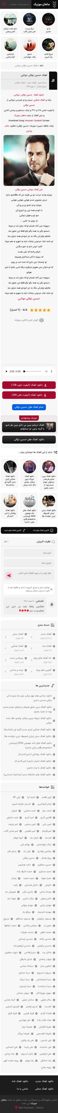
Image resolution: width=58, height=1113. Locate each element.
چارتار (14, 878)
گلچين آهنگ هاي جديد (12, 530)
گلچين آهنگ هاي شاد (41, 530)
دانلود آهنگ (39, 95)
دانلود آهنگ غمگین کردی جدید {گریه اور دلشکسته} (27, 729)
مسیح (6, 919)
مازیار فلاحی (30, 952)
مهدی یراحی (45, 905)
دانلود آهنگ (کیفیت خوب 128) (27, 385)
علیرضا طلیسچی (43, 1033)
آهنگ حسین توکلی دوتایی (34, 75)
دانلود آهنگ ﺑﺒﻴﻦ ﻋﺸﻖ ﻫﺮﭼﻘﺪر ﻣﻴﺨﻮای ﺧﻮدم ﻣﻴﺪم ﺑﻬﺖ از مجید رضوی (27, 709)
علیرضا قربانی (45, 1027)
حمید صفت (28, 878)
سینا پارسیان (25, 986)
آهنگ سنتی (18, 634)
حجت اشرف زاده (24, 871)
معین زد (47, 925)
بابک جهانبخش (44, 844)
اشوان (14, 811)
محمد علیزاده (27, 932)
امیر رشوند (13, 824)
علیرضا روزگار (24, 1033)
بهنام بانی (25, 844)
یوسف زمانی (45, 892)
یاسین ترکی (28, 892)
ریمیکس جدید (16, 658)
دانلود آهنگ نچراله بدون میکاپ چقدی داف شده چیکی (29, 721)
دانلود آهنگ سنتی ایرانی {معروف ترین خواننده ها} (27, 736)
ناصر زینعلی (46, 898)
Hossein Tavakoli (33, 120)
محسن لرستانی (26, 939)
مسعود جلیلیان (44, 919)
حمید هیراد (46, 878)
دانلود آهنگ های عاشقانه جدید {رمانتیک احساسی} (27, 774)
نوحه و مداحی (16, 670)
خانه (41, 65)
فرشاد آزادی (46, 1013)
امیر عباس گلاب (11, 831)
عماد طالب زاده (44, 1020)
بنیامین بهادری (44, 851)
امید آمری (29, 817)
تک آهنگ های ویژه (42, 658)
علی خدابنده (45, 1047)
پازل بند (27, 851)
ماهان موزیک (42, 4)
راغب (15, 885)
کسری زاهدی (32, 1006)
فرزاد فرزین (29, 1013)
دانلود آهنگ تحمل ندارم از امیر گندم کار (33, 761)
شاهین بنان (45, 966)
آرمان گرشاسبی (44, 804)
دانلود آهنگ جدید (44, 1081)
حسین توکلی (26, 95)
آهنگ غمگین (20, 82)
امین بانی (47, 824)
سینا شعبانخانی (43, 979)
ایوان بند (34, 838)
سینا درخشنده (44, 986)
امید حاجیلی (12, 817)
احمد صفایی (30, 811)
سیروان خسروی (44, 973)
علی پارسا (28, 1047)
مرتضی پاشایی (30, 925)
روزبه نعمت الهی (11, 1060)
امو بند (48, 838)
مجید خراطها (10, 925)
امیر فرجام (46, 831)
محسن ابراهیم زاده (22, 946)
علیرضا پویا (27, 1027)
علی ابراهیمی (45, 1054)
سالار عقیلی (46, 1000)
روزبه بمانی (46, 1067)
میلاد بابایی (28, 898)
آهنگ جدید (31, 82)
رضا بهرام (29, 1060)
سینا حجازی (24, 973)
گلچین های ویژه (43, 670)
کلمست (47, 1006)
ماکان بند (46, 952)
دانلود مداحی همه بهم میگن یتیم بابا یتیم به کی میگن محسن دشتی (29, 698)
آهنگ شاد (46, 646)
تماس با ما (22, 1089)
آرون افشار (46, 797)
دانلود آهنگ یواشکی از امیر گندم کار (34, 754)
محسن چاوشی (44, 946)
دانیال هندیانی (31, 885)
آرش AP (16, 797)
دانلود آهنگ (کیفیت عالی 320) (27, 395)
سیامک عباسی (27, 966)
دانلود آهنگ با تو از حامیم (39, 768)
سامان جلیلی (28, 1000)
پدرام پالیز (11, 851)
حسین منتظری (44, 865)
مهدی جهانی (27, 905)
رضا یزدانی (9, 1054)
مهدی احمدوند (44, 912)
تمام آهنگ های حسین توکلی (29, 407)
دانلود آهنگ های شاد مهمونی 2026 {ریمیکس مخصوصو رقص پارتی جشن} (30, 745)
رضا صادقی (46, 1060)
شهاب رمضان (45, 959)
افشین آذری (45, 817)
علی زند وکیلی (27, 1040)
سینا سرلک (24, 979)
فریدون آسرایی (12, 1006)
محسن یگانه (45, 939)
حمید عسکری (45, 871)
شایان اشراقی (26, 959)
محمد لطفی (45, 932)
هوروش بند (10, 892)
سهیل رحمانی (23, 993)
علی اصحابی (12, 1047)
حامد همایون (24, 865)
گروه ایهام (18, 838)
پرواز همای (46, 858)
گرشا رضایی (9, 1000)
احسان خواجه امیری (21, 804)
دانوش (48, 885)
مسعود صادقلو (23, 919)
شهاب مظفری (11, 952)
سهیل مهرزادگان (43, 993)
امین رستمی (30, 824)
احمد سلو (47, 811)
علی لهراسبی (24, 1020)
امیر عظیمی (30, 831)
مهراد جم (12, 898)
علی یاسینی (46, 1040)
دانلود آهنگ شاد (20, 1081)
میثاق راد (26, 912)
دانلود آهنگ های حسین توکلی (29, 439)
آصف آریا (31, 797)
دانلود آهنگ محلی (44, 1089)
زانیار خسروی (27, 1054)
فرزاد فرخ (12, 1013)
